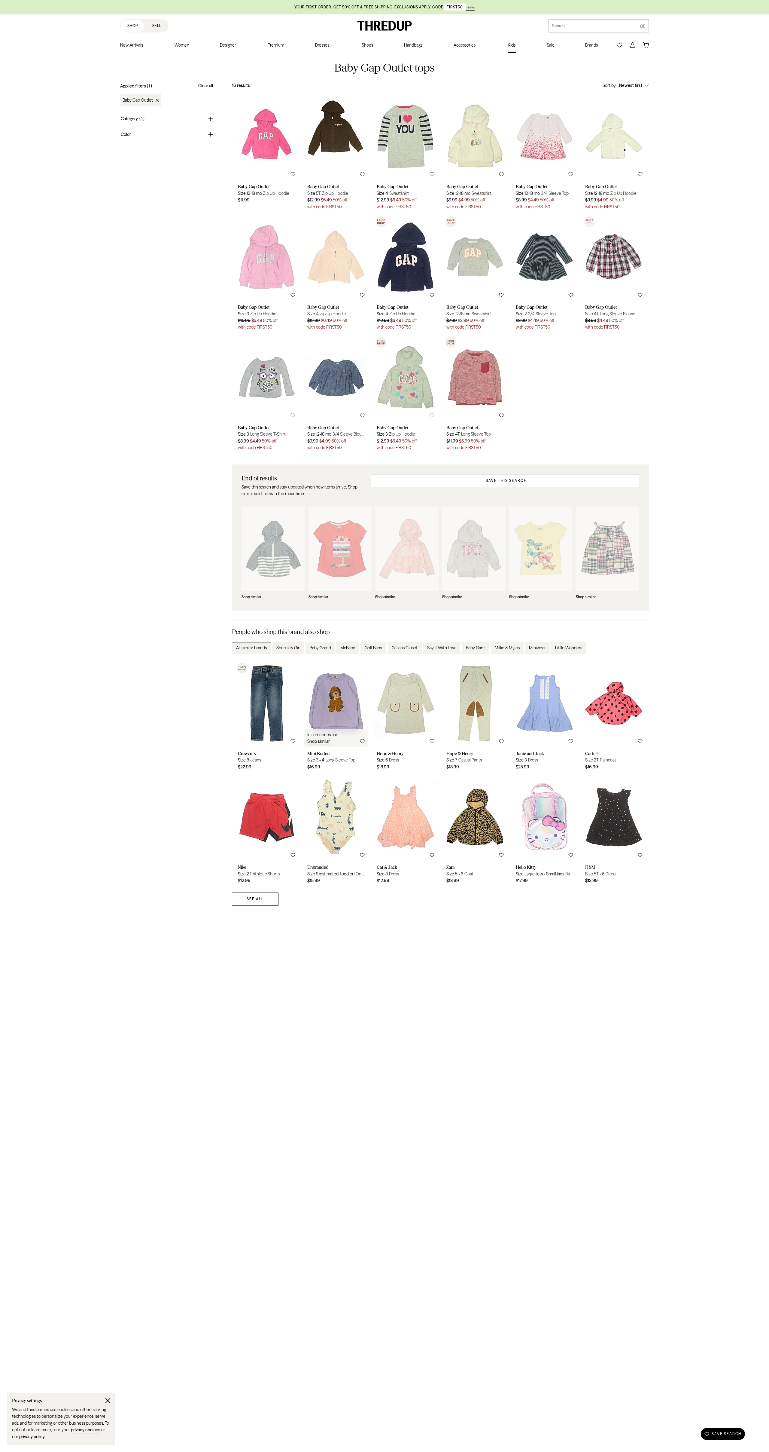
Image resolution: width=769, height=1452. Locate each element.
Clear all (205, 85)
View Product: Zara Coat (475, 830)
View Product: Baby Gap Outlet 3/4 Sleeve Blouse (335, 394)
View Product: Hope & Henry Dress (405, 717)
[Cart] (646, 45)
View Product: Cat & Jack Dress (405, 830)
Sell (156, 25)
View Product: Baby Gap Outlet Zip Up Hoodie (266, 153)
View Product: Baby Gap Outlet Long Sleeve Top (475, 394)
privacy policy (32, 1436)
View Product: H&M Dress (613, 830)
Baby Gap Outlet (138, 100)
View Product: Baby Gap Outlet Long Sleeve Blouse (613, 274)
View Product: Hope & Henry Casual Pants (475, 717)
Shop (132, 25)
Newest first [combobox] (630, 85)
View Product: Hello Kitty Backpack (544, 830)
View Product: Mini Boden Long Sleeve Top (335, 717)
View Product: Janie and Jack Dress (544, 717)
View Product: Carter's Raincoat (613, 717)
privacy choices (85, 1429)
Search (558, 26)
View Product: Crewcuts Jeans (266, 717)
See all (255, 899)
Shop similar (318, 741)
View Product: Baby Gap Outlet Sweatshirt (405, 153)
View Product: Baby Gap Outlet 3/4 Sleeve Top (544, 153)
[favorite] (293, 174)
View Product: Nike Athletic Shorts (266, 830)
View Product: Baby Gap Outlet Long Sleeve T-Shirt (266, 394)
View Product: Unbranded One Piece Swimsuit (335, 830)
